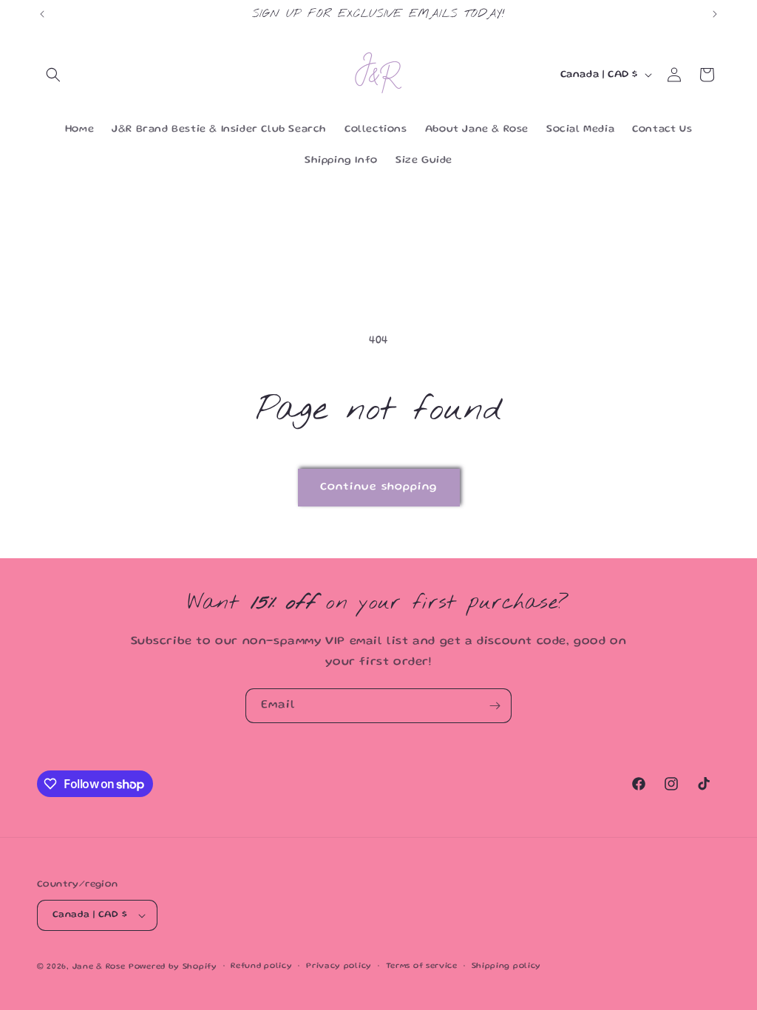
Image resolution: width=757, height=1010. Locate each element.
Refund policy (261, 966)
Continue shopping (379, 487)
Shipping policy (507, 966)
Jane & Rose (99, 967)
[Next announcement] (715, 14)
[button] (53, 74)
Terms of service (422, 966)
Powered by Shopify (173, 967)
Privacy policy (339, 966)
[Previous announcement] (42, 14)
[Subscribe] (494, 705)
